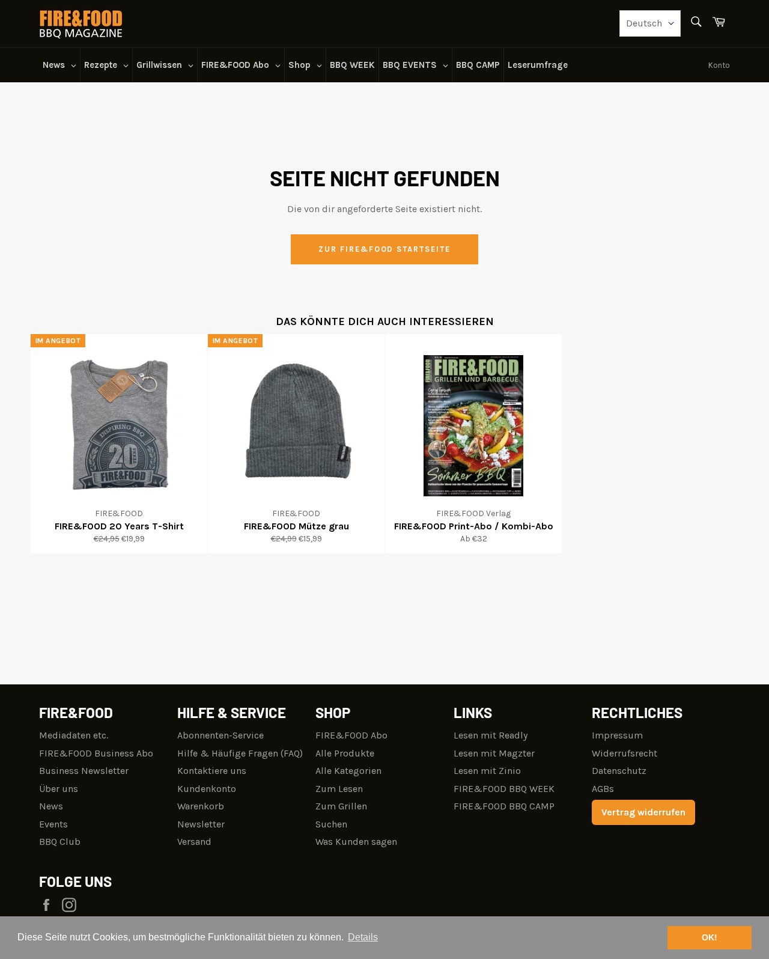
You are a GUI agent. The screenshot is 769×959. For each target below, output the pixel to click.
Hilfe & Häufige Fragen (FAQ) (240, 753)
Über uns (58, 788)
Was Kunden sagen (356, 841)
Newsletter (201, 824)
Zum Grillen (341, 806)
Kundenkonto (206, 788)
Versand (194, 841)
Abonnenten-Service (220, 735)
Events (53, 824)
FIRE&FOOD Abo (351, 735)
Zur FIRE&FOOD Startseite (384, 249)
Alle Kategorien (348, 770)
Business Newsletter (84, 770)
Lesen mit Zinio (487, 770)
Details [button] (363, 937)
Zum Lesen (339, 788)
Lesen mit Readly (490, 735)
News (51, 806)
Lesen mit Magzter (494, 753)
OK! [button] (709, 937)
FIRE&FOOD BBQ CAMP (504, 806)
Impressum (617, 735)
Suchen (331, 824)
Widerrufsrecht (624, 753)
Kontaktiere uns (211, 770)
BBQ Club (60, 841)
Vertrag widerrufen (643, 812)
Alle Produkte (344, 753)
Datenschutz (619, 770)
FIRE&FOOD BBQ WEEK (504, 788)
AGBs (603, 788)
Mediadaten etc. (73, 735)
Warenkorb (200, 806)
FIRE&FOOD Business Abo (96, 753)
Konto (719, 65)
